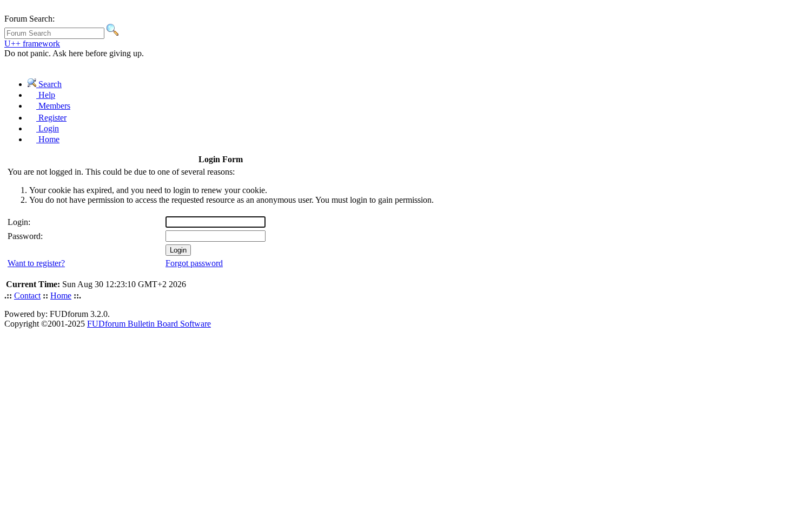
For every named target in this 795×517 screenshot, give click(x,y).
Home (47, 139)
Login (47, 128)
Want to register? (36, 263)
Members (53, 105)
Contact (27, 295)
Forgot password (194, 263)
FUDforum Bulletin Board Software (149, 323)
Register (51, 117)
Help (45, 95)
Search (49, 84)
